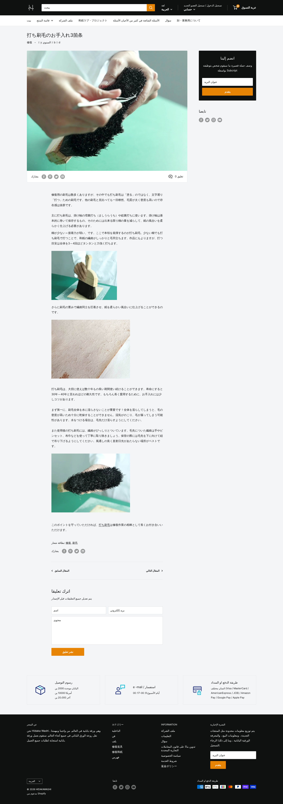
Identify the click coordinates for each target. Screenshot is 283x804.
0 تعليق (179, 176)
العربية (32, 781)
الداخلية (116, 730)
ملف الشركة (66, 20)
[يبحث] (151, 7)
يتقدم (227, 91)
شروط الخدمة (169, 760)
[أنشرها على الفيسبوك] (44, 176)
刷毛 (75, 542)
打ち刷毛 (104, 524)
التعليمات (166, 736)
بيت (29, 20)
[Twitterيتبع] (207, 119)
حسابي (188, 9)
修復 (29, 42)
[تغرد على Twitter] (56, 176)
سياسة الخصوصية (171, 755)
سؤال (168, 20)
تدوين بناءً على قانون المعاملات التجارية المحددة (178, 748)
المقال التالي (153, 570)
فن (113, 736)
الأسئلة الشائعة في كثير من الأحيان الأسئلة (136, 20)
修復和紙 (117, 751)
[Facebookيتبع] (201, 119)
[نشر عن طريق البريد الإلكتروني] (62, 176)
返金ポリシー (169, 766)
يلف (114, 741)
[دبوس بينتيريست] (50, 176)
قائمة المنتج (43, 20)
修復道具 (117, 746)
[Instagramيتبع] (213, 119)
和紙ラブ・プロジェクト (92, 20)
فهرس (115, 757)
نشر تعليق (67, 651)
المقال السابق (62, 570)
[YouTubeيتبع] (219, 119)
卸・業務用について (188, 20)
